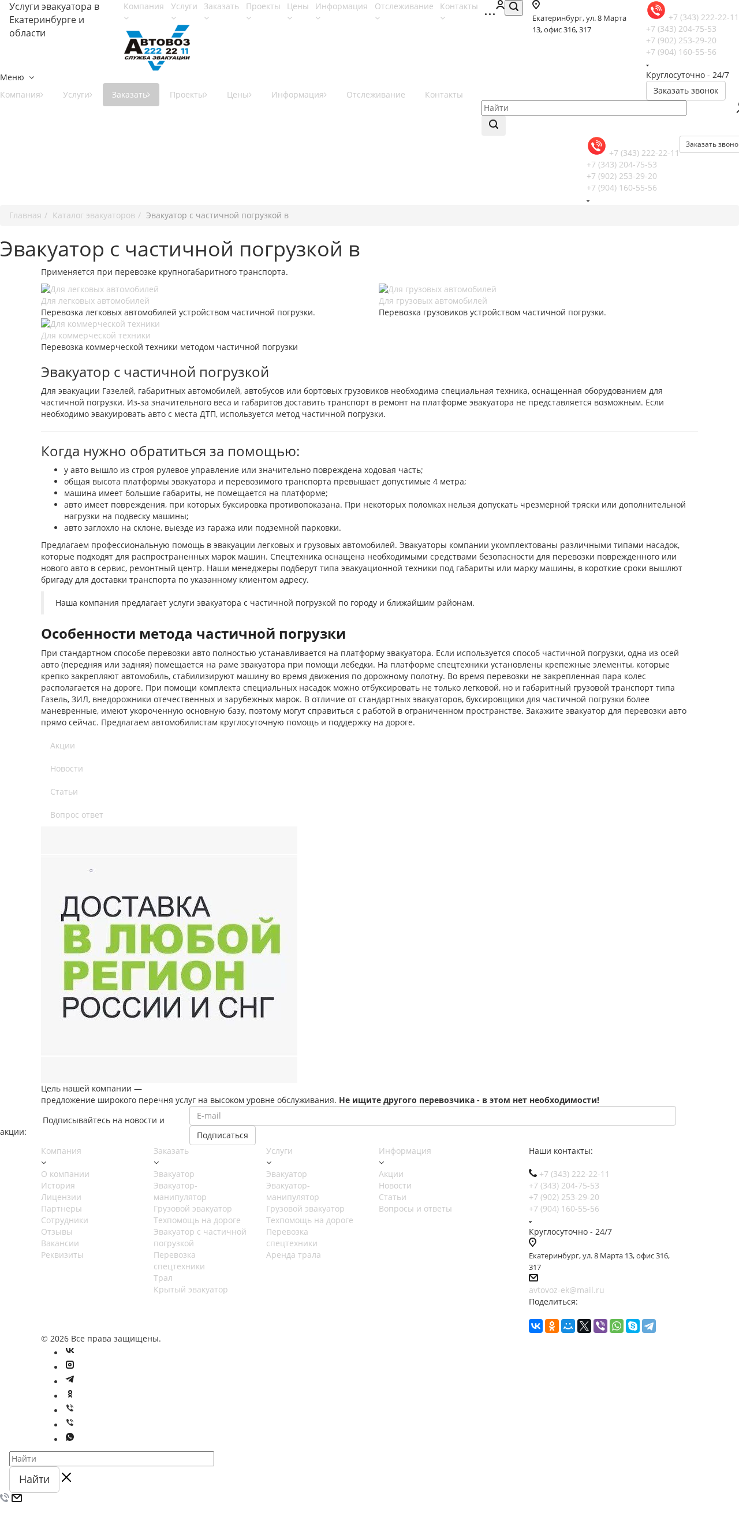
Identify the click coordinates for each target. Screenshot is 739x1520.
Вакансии (60, 1243)
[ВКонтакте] (536, 1326)
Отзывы (57, 1231)
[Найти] (494, 126)
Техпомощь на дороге (197, 1219)
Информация (297, 94)
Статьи (64, 791)
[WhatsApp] (617, 1326)
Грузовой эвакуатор (193, 1208)
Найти (34, 1479)
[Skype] (633, 1326)
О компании (65, 1173)
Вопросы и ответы (415, 1208)
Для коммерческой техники (96, 335)
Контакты (444, 94)
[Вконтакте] (70, 1352)
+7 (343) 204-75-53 (681, 28)
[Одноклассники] (552, 1326)
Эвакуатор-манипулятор (180, 1191)
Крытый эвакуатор (191, 1289)
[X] (584, 1326)
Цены (238, 94)
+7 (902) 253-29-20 (681, 40)
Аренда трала (293, 1254)
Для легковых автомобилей (95, 300)
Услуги (76, 94)
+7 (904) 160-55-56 (681, 51)
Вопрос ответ (76, 814)
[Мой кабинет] (500, 6)
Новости (66, 768)
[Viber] (600, 1326)
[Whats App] (70, 1439)
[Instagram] (70, 1367)
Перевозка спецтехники (179, 1260)
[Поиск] (514, 8)
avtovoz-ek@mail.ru (566, 1289)
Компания (61, 1150)
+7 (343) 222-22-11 (644, 152)
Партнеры (61, 1208)
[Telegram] (649, 1326)
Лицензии (61, 1196)
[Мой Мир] (568, 1326)
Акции (62, 745)
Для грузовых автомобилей (433, 300)
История (58, 1185)
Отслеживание (375, 94)
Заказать (129, 94)
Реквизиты (62, 1254)
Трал (163, 1277)
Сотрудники (64, 1219)
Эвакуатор (174, 1173)
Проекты (187, 94)
